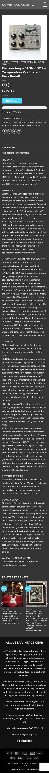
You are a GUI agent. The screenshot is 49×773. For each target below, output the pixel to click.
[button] (33, 4)
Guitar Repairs (37, 763)
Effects (14, 62)
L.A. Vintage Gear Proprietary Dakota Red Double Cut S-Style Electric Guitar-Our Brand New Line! (12, 616)
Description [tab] (8, 147)
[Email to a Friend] (19, 131)
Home (5, 62)
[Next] (46, 609)
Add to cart (12, 101)
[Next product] (4, 85)
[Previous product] (10, 85)
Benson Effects (17, 122)
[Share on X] (9, 131)
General (15, 125)
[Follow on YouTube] (29, 741)
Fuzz (9, 125)
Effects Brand (28, 62)
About (15, 763)
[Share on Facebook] (4, 131)
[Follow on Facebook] (19, 741)
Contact (24, 763)
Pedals (21, 125)
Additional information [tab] (15, 153)
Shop (24, 765)
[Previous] (2, 609)
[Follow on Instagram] (24, 741)
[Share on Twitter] (14, 131)
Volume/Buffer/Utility (33, 125)
